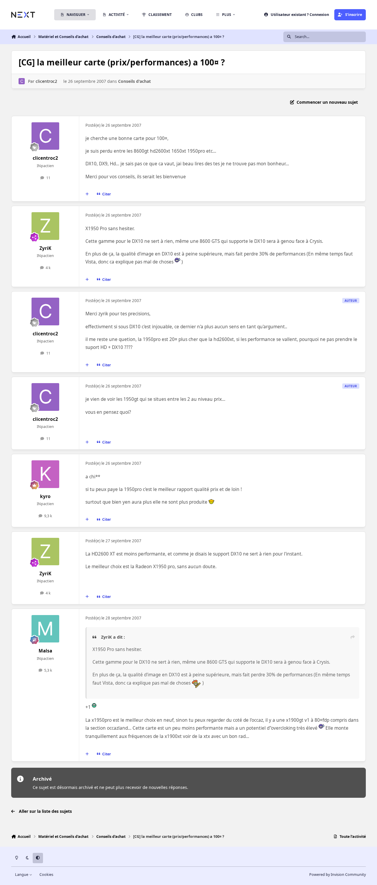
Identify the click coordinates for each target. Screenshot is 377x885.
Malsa (45, 651)
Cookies (46, 874)
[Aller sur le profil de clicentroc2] (22, 81)
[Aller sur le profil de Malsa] (45, 629)
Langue (22, 874)
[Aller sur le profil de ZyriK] (45, 226)
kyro (45, 496)
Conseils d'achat (134, 81)
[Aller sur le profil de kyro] (45, 474)
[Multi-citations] (87, 194)
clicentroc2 (46, 81)
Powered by (337, 874)
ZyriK (45, 248)
